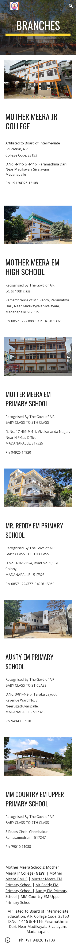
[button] (5, 6)
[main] (38, 27)
